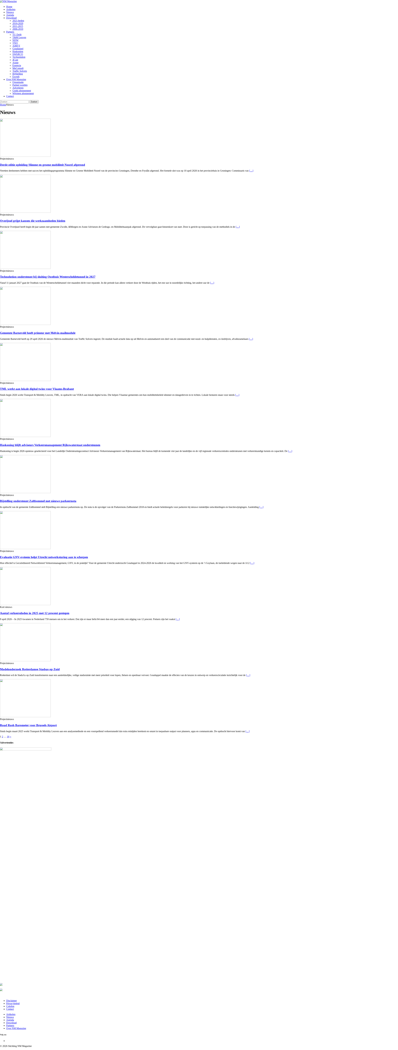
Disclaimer (11, 1000)
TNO (15, 43)
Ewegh (15, 76)
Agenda (10, 15)
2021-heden (18, 20)
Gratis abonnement (21, 90)
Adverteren (17, 87)
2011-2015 (17, 26)
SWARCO (17, 54)
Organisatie (18, 82)
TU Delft (16, 34)
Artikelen (10, 9)
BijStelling (17, 73)
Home (9, 6)
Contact (10, 96)
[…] (251, 170)
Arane (15, 62)
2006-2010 (17, 29)
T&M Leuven (19, 37)
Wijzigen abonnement (23, 93)
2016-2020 (17, 23)
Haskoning (17, 51)
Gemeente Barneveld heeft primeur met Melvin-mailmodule (37, 333)
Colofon (10, 1006)
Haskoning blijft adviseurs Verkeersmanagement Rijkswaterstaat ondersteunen (50, 445)
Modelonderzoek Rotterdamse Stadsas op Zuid (30, 669)
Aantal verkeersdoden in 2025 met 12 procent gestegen (34, 613)
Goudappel (17, 48)
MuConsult (17, 68)
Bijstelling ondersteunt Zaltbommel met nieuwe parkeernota (38, 501)
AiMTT (16, 45)
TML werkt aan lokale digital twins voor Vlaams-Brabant (37, 388)
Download (11, 17)
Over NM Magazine (16, 79)
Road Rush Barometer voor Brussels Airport (28, 725)
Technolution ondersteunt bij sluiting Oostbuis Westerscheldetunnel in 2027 (47, 276)
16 (8, 736)
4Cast (15, 59)
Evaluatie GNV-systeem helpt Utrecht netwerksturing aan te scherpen (44, 557)
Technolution (18, 57)
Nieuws (10, 12)
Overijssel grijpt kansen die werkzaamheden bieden (32, 220)
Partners (10, 31)
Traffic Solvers (19, 71)
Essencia (16, 65)
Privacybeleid (13, 1003)
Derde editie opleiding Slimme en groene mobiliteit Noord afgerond (42, 164)
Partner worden (20, 85)
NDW (15, 40)
